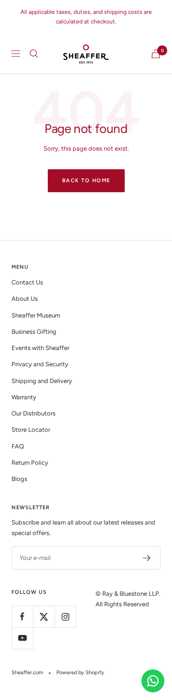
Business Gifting (33, 331)
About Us (24, 298)
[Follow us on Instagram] (65, 616)
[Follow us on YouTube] (22, 638)
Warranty (23, 397)
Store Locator (30, 429)
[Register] (147, 558)
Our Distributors (33, 413)
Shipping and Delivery (41, 380)
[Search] (34, 53)
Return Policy (29, 462)
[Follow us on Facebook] (22, 616)
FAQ (17, 446)
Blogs (19, 478)
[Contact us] (152, 680)
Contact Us (27, 282)
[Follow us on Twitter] (43, 616)
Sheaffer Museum (35, 315)
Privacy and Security (39, 364)
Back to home (86, 180)
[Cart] (156, 53)
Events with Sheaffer (40, 347)
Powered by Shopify (80, 672)
